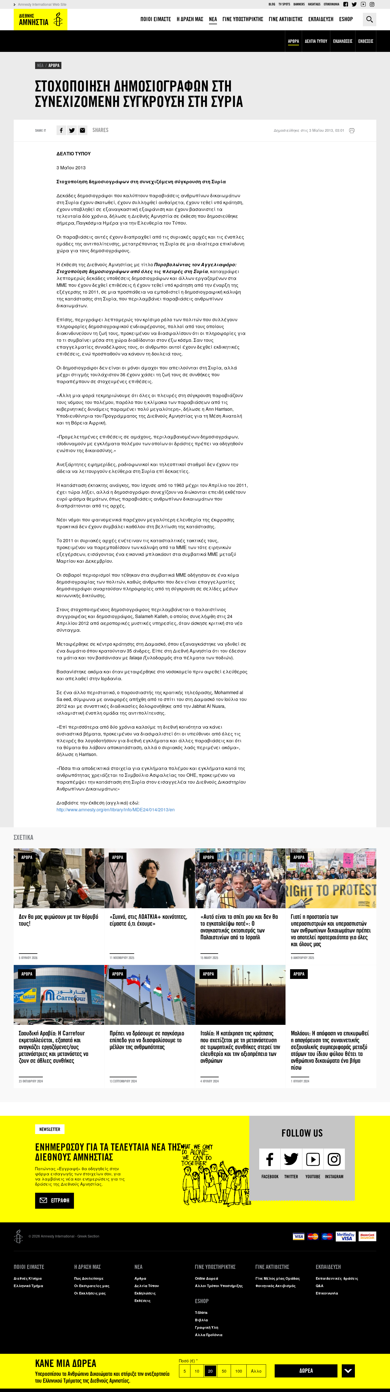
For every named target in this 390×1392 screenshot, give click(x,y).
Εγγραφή (60, 1200)
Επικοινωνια (331, 4)
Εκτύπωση (352, 131)
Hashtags (314, 4)
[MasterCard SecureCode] (367, 1239)
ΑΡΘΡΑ (54, 65)
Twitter (354, 4)
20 (210, 1371)
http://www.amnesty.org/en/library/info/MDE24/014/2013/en (116, 809)
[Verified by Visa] (346, 1239)
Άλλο (256, 1371)
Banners (299, 4)
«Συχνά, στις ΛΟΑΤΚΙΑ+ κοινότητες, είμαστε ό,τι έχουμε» (149, 906)
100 (238, 1371)
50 (224, 1371)
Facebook (345, 4)
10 (197, 1371)
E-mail (82, 130)
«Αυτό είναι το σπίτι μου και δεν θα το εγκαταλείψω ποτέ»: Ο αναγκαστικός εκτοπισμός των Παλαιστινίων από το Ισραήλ (240, 906)
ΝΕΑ (40, 65)
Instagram (372, 4)
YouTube (363, 4)
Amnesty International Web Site (42, 4)
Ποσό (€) (188, 1360)
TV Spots (284, 4)
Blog (272, 4)
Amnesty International (40, 19)
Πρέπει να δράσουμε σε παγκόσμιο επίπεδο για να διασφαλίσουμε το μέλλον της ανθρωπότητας (149, 1026)
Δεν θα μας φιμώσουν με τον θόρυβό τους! (59, 906)
